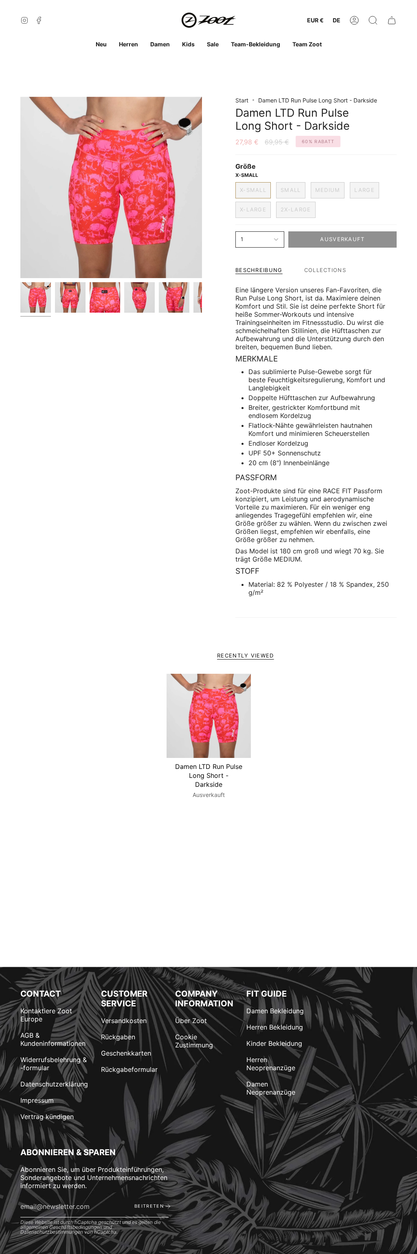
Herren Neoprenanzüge (270, 1064)
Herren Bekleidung (274, 1027)
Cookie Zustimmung (194, 1041)
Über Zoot (191, 1021)
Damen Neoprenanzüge (270, 1088)
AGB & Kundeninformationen (53, 1039)
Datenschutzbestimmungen (51, 1232)
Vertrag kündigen (47, 1116)
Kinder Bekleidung (274, 1043)
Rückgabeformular (129, 1069)
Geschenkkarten (126, 1053)
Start (241, 100)
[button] (373, 20)
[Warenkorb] (391, 20)
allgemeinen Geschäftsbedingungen (61, 1227)
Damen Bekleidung (275, 1011)
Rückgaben (118, 1037)
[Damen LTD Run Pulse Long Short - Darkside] (209, 716)
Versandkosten (124, 1021)
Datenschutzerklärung (54, 1084)
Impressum (37, 1100)
